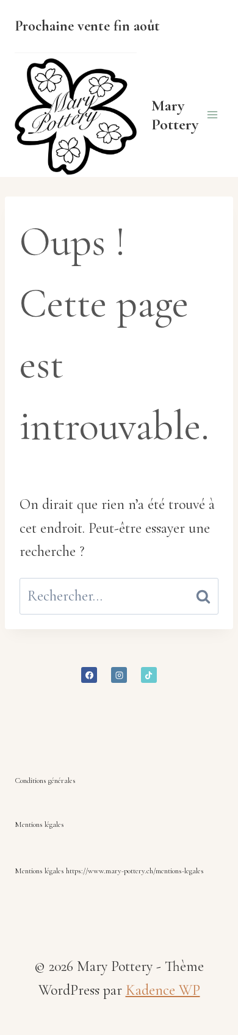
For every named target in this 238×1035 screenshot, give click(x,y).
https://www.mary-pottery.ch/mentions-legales (135, 871)
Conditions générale (44, 780)
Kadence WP (163, 990)
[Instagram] (119, 675)
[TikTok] (149, 675)
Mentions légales (39, 824)
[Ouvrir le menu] (212, 115)
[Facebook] (89, 675)
